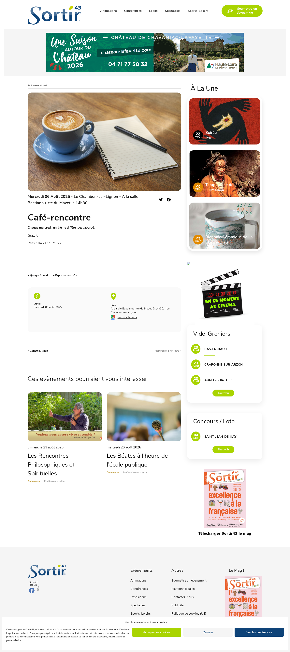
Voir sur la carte (127, 317)
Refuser (208, 632)
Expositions (138, 597)
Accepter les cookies (156, 632)
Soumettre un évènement (188, 580)
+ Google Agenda (38, 275)
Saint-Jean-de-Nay (220, 436)
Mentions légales (183, 589)
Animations (108, 11)
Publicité (177, 605)
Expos (153, 11)
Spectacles (172, 11)
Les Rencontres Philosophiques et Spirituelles (51, 465)
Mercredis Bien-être (167, 351)
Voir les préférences (259, 632)
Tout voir (223, 393)
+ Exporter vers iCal (65, 275)
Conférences (133, 11)
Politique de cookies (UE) (188, 613)
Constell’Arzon (38, 351)
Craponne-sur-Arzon (223, 364)
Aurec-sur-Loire (218, 380)
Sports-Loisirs (198, 11)
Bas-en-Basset (217, 349)
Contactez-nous (182, 597)
